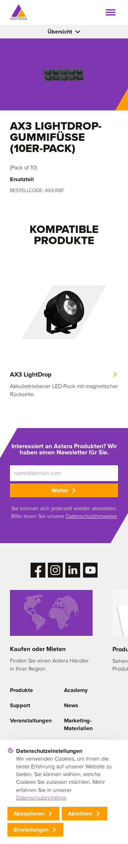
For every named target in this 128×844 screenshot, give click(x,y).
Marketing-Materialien (78, 724)
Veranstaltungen (31, 721)
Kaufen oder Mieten (38, 649)
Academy (76, 690)
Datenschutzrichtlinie (41, 798)
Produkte (21, 690)
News (71, 705)
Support (20, 705)
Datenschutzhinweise (91, 516)
